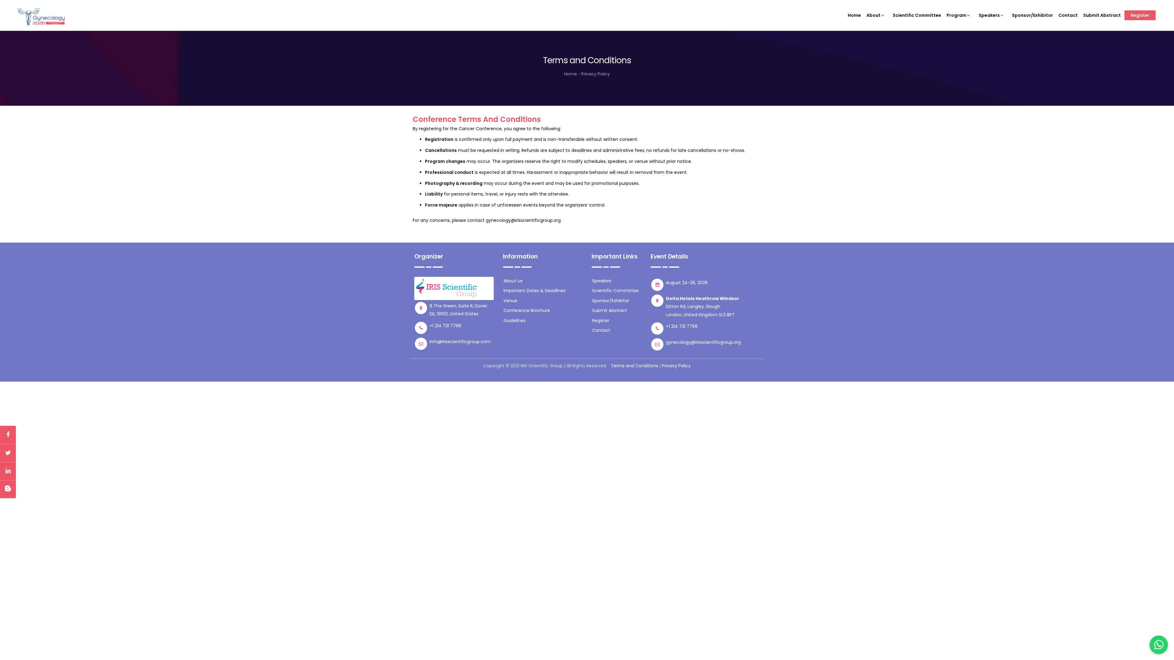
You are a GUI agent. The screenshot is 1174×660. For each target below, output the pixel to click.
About (873, 15)
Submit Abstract (1102, 15)
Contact (1068, 15)
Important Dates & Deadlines (535, 291)
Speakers (989, 15)
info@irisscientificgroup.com (460, 342)
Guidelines (515, 320)
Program (956, 15)
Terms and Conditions (634, 366)
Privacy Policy (595, 74)
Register (1140, 15)
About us (513, 281)
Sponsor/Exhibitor (1032, 15)
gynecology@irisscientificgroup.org (523, 220)
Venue (510, 301)
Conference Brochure (527, 310)
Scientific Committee (917, 15)
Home (854, 15)
